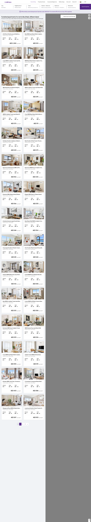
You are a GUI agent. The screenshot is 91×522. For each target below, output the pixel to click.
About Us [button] (74, 1)
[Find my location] (89, 18)
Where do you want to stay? (33, 7)
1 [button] (20, 424)
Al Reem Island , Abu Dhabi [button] (8, 35)
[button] (81, 2)
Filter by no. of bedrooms (60, 7)
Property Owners (41, 1)
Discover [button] (68, 1)
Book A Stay (33, 1)
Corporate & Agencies (52, 1)
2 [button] (22, 424)
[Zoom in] (89, 520)
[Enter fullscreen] (89, 15)
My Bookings (61, 1)
